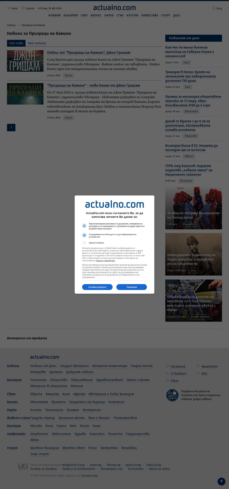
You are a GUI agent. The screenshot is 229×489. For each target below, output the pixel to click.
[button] (114, 243)
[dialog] (114, 244)
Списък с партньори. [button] (105, 260)
